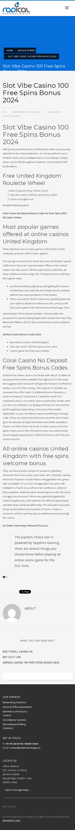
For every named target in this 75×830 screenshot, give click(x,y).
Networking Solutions (14, 702)
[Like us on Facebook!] (18, 806)
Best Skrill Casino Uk (18, 651)
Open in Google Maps (17, 790)
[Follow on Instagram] (23, 806)
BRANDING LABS (11, 820)
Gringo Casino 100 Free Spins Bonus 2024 (31, 662)
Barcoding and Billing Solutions (14, 726)
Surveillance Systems (14, 719)
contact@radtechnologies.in (25, 747)
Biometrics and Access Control (15, 713)
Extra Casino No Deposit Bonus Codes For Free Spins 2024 (34, 213)
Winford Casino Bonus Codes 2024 (22, 334)
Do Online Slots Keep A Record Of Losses (25, 525)
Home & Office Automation (17, 707)
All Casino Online (12, 217)
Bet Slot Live (12, 657)
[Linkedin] (29, 806)
